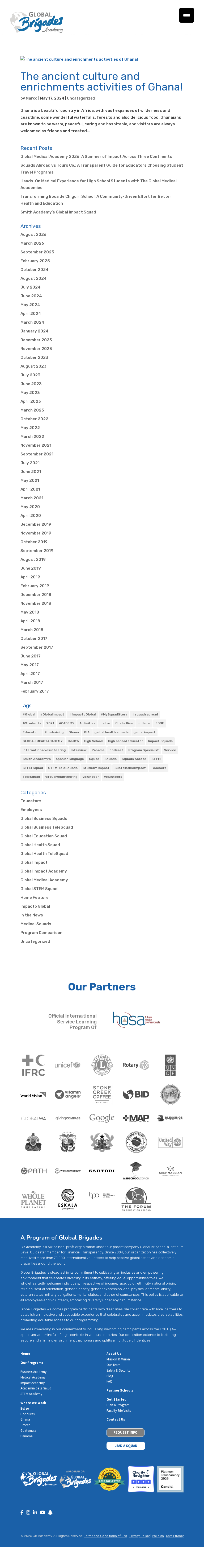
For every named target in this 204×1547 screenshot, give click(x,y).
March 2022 (32, 436)
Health (73, 741)
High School (93, 741)
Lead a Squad (125, 1445)
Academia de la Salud (35, 1388)
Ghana (74, 732)
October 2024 (34, 269)
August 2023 (33, 366)
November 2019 (35, 533)
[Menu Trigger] (186, 15)
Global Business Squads (43, 818)
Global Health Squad (40, 844)
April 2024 (30, 313)
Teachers (158, 768)
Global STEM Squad (39, 888)
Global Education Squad (43, 836)
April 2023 (30, 401)
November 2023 (36, 348)
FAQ (109, 1381)
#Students (32, 723)
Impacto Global (35, 906)
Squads (110, 759)
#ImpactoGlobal (82, 714)
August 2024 (33, 278)
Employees (31, 809)
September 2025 (37, 252)
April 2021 (30, 489)
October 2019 (34, 542)
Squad (94, 759)
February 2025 (35, 260)
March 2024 (32, 322)
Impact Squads (160, 741)
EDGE (159, 723)
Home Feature (34, 897)
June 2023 (31, 383)
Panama (98, 750)
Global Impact (34, 862)
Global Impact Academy (43, 871)
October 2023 (34, 357)
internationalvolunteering (44, 750)
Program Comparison (41, 932)
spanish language (70, 759)
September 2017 (36, 647)
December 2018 (35, 594)
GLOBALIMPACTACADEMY (43, 741)
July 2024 (30, 287)
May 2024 (30, 304)
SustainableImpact (130, 768)
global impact (144, 732)
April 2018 (30, 621)
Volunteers (113, 777)
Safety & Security (118, 1370)
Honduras (27, 1414)
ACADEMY (66, 723)
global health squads (112, 732)
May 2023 (30, 392)
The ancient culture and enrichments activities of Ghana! (101, 81)
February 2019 (34, 585)
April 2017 (30, 673)
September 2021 (36, 454)
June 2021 (30, 471)
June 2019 (30, 568)
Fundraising (54, 732)
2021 (50, 723)
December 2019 (35, 524)
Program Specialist (143, 750)
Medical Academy (32, 1377)
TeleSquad (31, 777)
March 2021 (31, 498)
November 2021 (35, 445)
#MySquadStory (114, 714)
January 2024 (34, 331)
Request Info (125, 1432)
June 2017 (30, 656)
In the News (31, 915)
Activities (87, 723)
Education (31, 732)
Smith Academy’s (37, 759)
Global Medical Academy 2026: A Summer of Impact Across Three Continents (96, 156)
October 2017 (33, 638)
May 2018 (29, 612)
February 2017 (34, 691)
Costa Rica (124, 723)
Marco (31, 98)
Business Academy (33, 1371)
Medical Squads (35, 923)
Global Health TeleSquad (44, 853)
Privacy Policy (139, 1536)
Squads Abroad (134, 759)
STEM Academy (31, 1394)
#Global (29, 714)
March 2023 (32, 410)
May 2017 (29, 665)
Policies (158, 1536)
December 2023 (36, 340)
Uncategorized (81, 98)
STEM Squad (33, 768)
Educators (30, 801)
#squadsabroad (145, 714)
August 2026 (33, 234)
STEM (156, 759)
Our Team (114, 1365)
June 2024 (31, 296)
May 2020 (30, 506)
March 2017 (31, 682)
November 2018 (35, 603)
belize (105, 723)
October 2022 (34, 419)
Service (170, 750)
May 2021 (29, 480)
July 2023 (30, 375)
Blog (110, 1376)
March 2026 (32, 243)
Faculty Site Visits (119, 1410)
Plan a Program (118, 1405)
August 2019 (33, 559)
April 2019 (30, 577)
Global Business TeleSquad (46, 827)
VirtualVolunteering (61, 777)
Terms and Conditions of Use (105, 1536)
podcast (116, 750)
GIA (87, 732)
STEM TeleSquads (63, 768)
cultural (144, 723)
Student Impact (96, 768)
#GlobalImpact (52, 714)
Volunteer (90, 777)
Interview (79, 750)
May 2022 (30, 427)
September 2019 (36, 550)
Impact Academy (32, 1383)
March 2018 (31, 629)
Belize (24, 1408)
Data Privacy (175, 1536)
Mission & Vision (118, 1359)
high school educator (125, 741)
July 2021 (30, 462)
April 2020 (30, 515)
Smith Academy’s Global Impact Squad (58, 212)
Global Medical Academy (44, 880)
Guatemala (28, 1430)
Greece (25, 1425)
